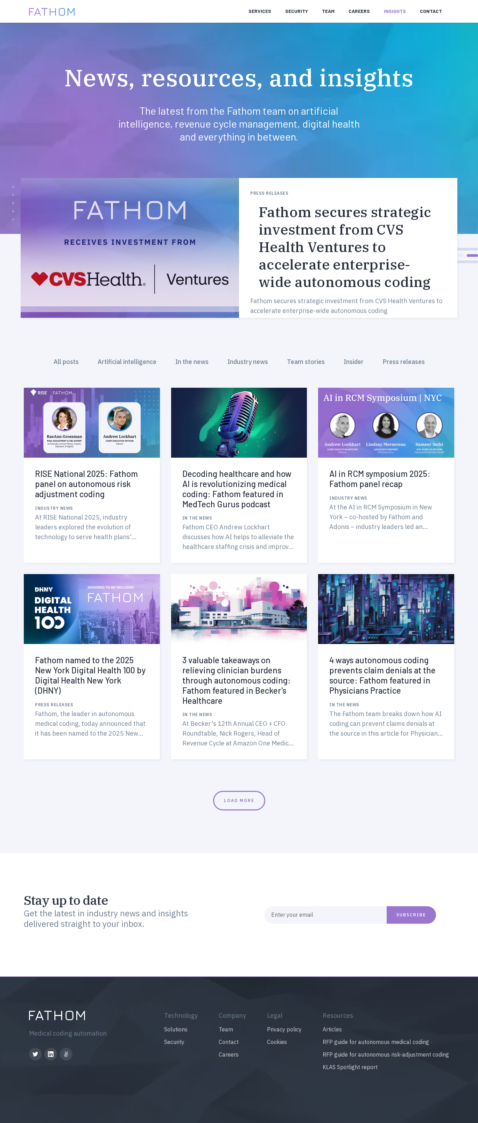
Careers (359, 11)
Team (328, 11)
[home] (52, 11)
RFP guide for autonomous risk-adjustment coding (386, 1054)
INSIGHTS (395, 11)
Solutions (176, 1029)
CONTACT (431, 11)
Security (296, 11)
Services (259, 11)
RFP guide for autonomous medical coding (376, 1041)
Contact (229, 1041)
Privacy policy (284, 1029)
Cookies (277, 1041)
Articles (332, 1029)
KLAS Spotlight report (350, 1067)
